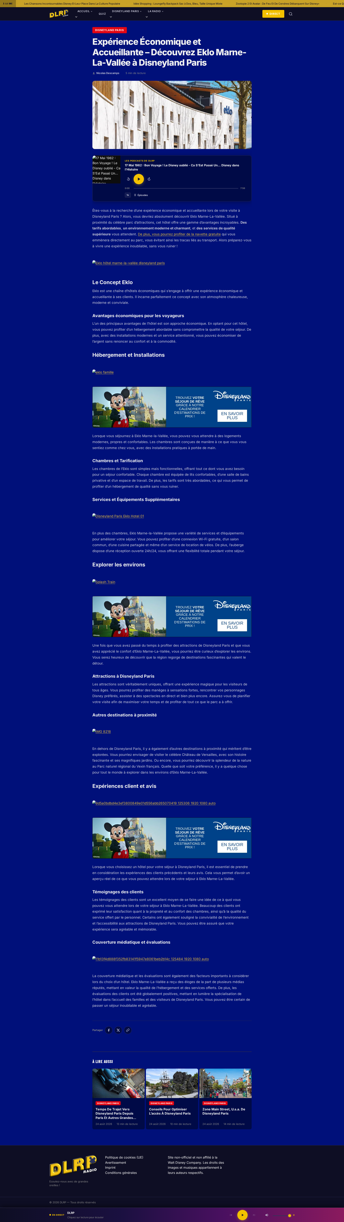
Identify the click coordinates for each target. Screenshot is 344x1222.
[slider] (186, 188)
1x (128, 195)
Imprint (110, 1167)
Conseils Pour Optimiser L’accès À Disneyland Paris (170, 1111)
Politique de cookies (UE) (124, 1157)
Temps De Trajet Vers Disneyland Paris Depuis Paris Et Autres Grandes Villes (114, 1115)
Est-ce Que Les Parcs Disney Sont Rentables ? (303, 3)
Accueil (83, 11)
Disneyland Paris (125, 11)
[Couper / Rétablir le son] (267, 1215)
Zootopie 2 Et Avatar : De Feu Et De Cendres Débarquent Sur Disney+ (220, 3)
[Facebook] (108, 1030)
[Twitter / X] (118, 1030)
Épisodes (143, 195)
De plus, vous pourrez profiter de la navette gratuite (179, 234)
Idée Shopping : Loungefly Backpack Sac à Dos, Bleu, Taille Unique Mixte (119, 3)
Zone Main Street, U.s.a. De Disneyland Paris (223, 1111)
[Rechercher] (291, 14)
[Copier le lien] (128, 1030)
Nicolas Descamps (107, 73)
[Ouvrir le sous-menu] (76, 17)
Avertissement (115, 1163)
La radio (154, 11)
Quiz (102, 13)
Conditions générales (121, 1173)
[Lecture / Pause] (139, 179)
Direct (275, 13)
